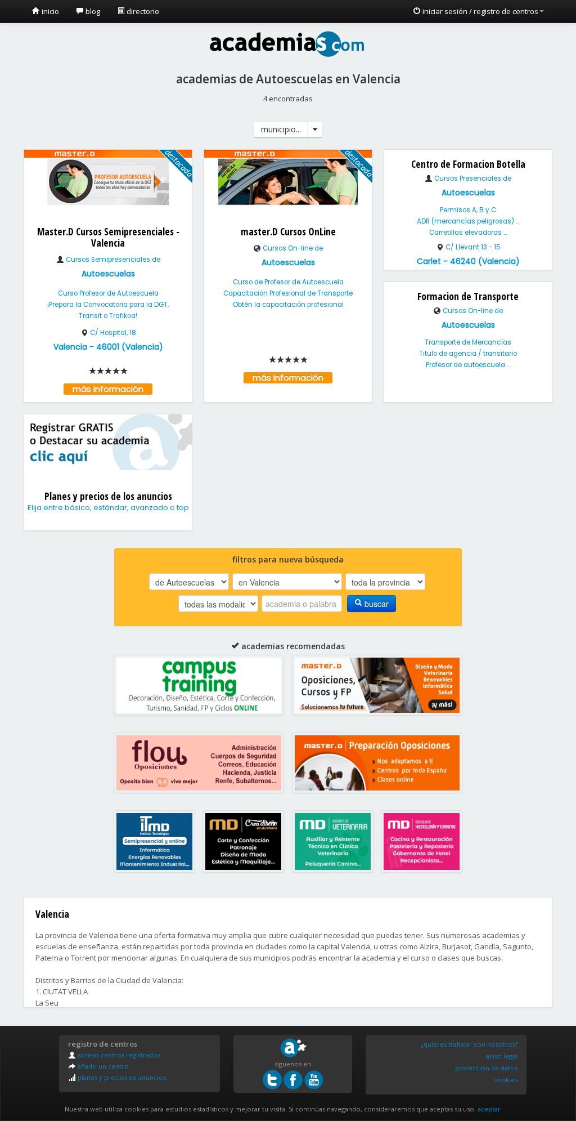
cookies (505, 1079)
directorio (142, 11)
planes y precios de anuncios (121, 1077)
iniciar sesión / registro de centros (479, 11)
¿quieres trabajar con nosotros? (469, 1044)
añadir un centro (102, 1066)
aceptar (489, 1109)
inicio (49, 11)
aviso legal (502, 1056)
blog (92, 11)
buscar (375, 603)
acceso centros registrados (118, 1055)
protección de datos (486, 1068)
